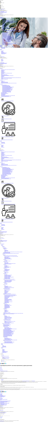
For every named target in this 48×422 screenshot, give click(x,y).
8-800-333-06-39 (2, 11)
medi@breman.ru (1, 233)
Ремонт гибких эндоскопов (5, 33)
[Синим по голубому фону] (0, 4)
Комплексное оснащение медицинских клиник (4, 403)
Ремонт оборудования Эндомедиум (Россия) (6, 41)
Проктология (3, 29)
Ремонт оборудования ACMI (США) (5, 35)
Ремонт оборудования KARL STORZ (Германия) (7, 37)
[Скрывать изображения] (0, 6)
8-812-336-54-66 (3, 12)
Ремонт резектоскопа (4, 42)
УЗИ (2, 31)
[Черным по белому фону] (0, 3)
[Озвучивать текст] (0, 7)
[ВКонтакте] (0, 363)
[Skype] (5, 363)
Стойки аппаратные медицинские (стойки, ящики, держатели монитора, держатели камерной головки (12, 30)
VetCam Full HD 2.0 (4, 19)
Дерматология (3, 24)
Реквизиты (2, 146)
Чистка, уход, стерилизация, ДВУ (5, 32)
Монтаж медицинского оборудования (3, 401)
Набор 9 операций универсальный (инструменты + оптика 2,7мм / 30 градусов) (10, 21)
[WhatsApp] (4, 363)
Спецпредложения (3, 142)
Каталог (1, 397)
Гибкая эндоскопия (4, 23)
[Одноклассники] (1, 363)
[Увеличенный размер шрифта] (0, 2)
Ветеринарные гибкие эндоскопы (5, 20)
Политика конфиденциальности (3, 412)
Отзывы (2, 51)
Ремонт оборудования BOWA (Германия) (6, 36)
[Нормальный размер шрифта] (0, 1)
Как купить (2, 379)
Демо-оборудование (3, 48)
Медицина (1, 17)
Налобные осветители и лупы (5, 27)
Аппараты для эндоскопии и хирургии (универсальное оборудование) (9, 22)
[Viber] (3, 363)
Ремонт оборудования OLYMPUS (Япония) (6, 38)
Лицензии (2, 145)
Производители (2, 52)
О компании (2, 227)
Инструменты (3, 25)
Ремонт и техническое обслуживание (3, 399)
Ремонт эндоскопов (2, 402)
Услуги (1, 45)
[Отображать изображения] (0, 5)
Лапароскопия (3, 26)
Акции (0, 46)
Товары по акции (3, 47)
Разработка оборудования (3, 53)
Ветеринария (1, 398)
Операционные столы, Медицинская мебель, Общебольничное (8, 28)
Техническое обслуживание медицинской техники (7, 44)
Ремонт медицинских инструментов (5, 34)
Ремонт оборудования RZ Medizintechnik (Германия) (7, 39)
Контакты (1, 49)
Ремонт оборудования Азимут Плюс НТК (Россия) (7, 40)
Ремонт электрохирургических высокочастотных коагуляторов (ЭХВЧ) (9, 43)
